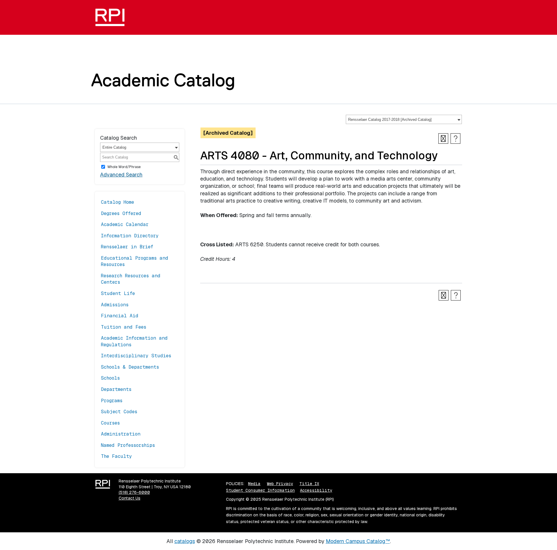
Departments (116, 389)
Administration (120, 434)
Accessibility (316, 490)
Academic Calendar (125, 224)
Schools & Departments (130, 367)
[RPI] (112, 17)
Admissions (115, 305)
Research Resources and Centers (130, 279)
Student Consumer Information (260, 490)
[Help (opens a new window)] (455, 138)
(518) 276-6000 (134, 492)
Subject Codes (119, 412)
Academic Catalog (163, 80)
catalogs (184, 541)
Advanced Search (121, 174)
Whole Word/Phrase (124, 166)
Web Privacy (280, 483)
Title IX (309, 483)
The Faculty (116, 456)
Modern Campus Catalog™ (358, 541)
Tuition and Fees (123, 327)
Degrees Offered (121, 213)
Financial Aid (119, 316)
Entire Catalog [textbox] (114, 147)
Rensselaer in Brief (127, 247)
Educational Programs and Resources (134, 261)
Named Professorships (128, 445)
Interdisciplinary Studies (136, 356)
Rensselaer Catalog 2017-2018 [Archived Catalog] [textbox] (390, 119)
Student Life (118, 293)
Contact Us (129, 498)
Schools (110, 378)
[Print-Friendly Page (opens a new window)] (443, 138)
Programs (111, 401)
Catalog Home (117, 202)
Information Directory (130, 236)
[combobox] (404, 119)
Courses (110, 423)
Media (254, 483)
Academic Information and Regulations (134, 341)
